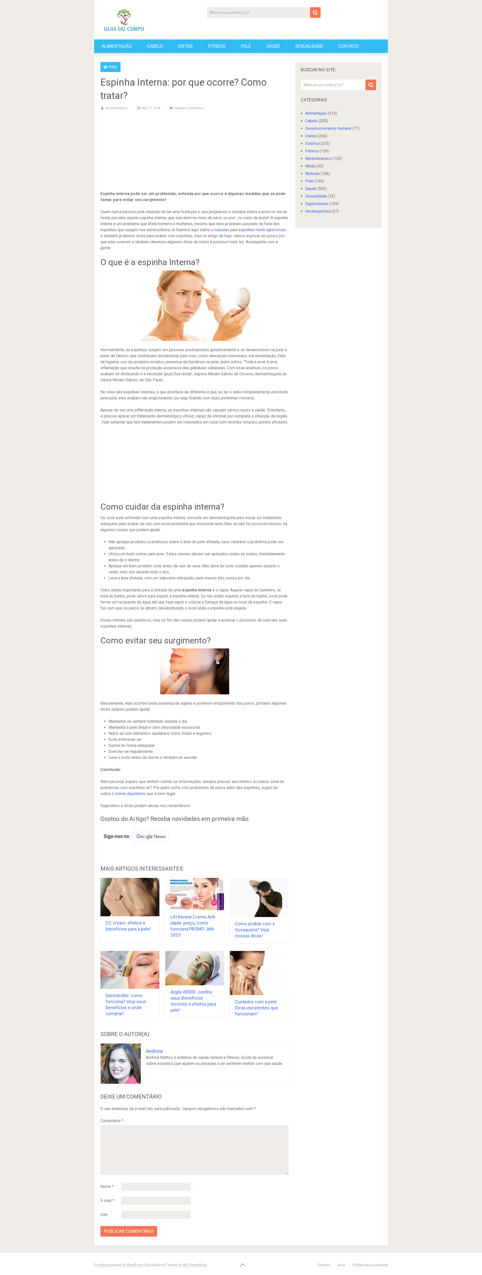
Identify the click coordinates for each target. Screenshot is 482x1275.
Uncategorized (318, 211)
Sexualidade (309, 46)
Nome (107, 1186)
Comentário (111, 1120)
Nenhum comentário (189, 108)
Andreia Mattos (116, 108)
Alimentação (117, 46)
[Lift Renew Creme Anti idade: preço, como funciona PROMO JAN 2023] (194, 894)
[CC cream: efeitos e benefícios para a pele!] (129, 897)
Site (103, 1214)
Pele (246, 46)
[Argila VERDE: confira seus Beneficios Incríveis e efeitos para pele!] (194, 968)
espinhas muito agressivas (262, 229)
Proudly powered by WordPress (119, 1265)
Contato (348, 46)
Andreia (154, 1051)
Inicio (341, 1265)
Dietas (185, 46)
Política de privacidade (370, 1265)
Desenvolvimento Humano (328, 128)
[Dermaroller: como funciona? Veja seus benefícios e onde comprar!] (129, 970)
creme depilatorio (130, 793)
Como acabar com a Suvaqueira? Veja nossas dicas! (255, 929)
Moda (310, 166)
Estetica (312, 143)
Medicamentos (318, 158)
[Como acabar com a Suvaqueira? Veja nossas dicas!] (259, 897)
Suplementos (317, 203)
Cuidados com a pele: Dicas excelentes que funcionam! (256, 1007)
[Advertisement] (194, 151)
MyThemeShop (195, 1265)
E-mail (107, 1200)
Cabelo (155, 46)
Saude (273, 46)
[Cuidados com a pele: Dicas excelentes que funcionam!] (259, 973)
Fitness (217, 46)
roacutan (221, 229)
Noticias (312, 173)
